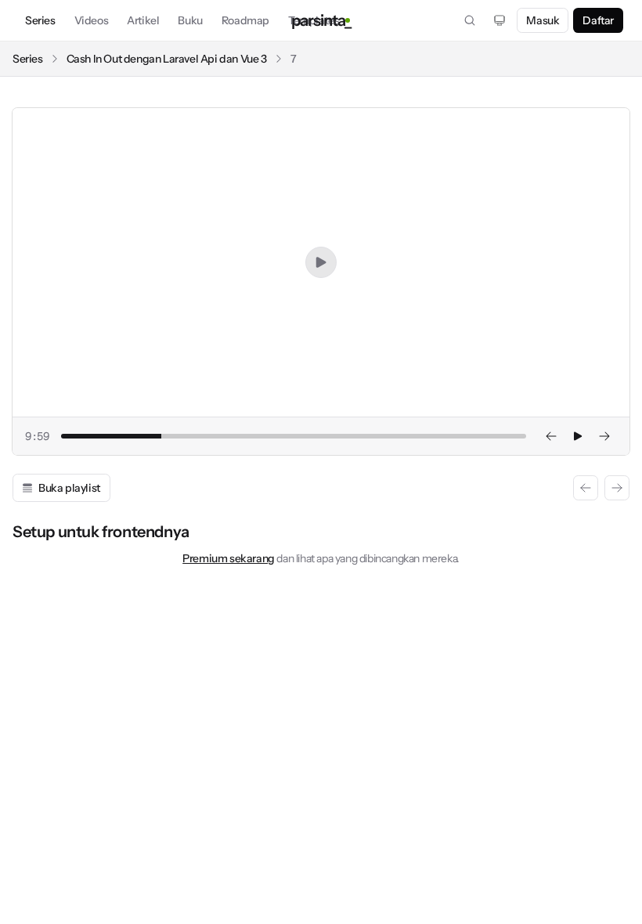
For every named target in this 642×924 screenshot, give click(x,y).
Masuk (542, 20)
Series (40, 20)
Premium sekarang (228, 558)
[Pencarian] (469, 20)
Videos (91, 20)
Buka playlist (69, 488)
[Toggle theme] (499, 20)
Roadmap (245, 20)
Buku (190, 20)
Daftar (598, 20)
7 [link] (293, 59)
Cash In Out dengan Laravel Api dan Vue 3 (167, 59)
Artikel (143, 20)
